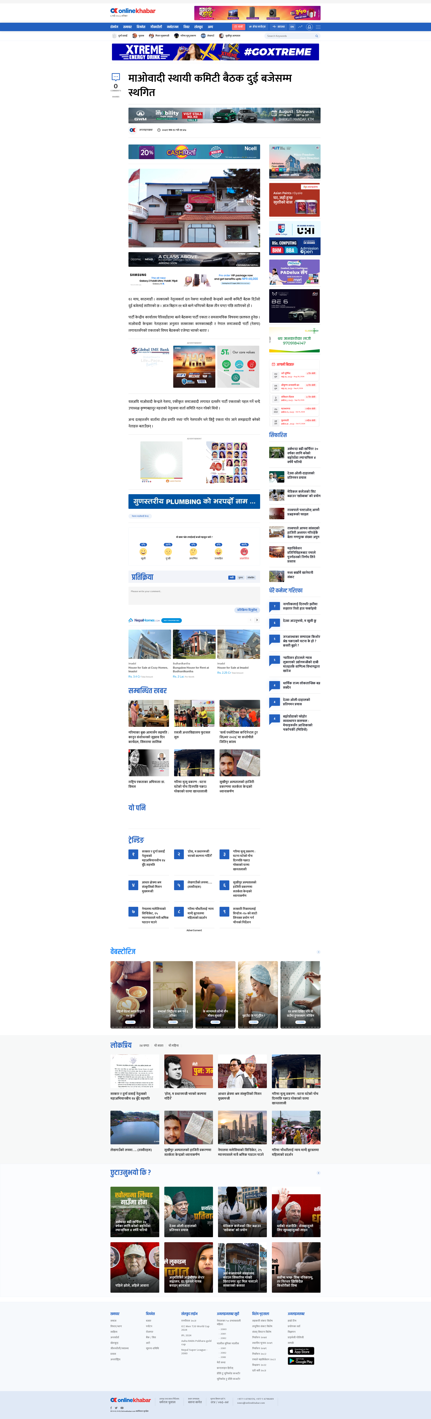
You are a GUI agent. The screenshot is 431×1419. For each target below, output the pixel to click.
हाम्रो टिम (292, 1321)
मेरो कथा (221, 1363)
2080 (223, 1329)
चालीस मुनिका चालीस (228, 1343)
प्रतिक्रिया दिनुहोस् (247, 610)
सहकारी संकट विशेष (262, 1321)
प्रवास (113, 1354)
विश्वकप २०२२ (259, 1365)
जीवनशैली (156, 27)
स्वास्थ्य (281, 27)
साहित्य (113, 1332)
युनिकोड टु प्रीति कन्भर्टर (228, 1379)
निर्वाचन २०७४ (259, 1337)
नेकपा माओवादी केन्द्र (140, 516)
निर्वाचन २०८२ (259, 1354)
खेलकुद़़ (114, 1343)
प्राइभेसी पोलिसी (296, 1337)
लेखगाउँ (210, 36)
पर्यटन (149, 1326)
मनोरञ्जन (172, 27)
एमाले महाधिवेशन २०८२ (264, 1359)
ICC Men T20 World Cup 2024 (195, 1328)
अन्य (210, 27)
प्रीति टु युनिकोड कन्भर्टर (228, 1373)
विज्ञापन (291, 1332)
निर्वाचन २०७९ (259, 1348)
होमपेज (114, 27)
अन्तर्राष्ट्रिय (115, 1359)
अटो (148, 1343)
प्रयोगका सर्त (294, 1326)
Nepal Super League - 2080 (194, 1351)
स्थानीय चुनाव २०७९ (262, 1343)
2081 (223, 1334)
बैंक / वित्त (151, 1337)
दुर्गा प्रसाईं (122, 36)
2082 (223, 1338)
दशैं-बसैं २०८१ (259, 1371)
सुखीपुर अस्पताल (232, 36)
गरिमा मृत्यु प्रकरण (188, 36)
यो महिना (174, 1045)
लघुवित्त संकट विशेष (262, 1326)
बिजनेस (141, 27)
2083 (223, 1357)
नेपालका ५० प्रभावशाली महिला (229, 1322)
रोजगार (149, 1332)
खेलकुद (198, 27)
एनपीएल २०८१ (188, 1321)
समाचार (127, 27)
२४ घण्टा (144, 1045)
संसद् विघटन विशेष (261, 1332)
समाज (113, 1321)
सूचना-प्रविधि (152, 1348)
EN (292, 27)
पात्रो (240, 27)
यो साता (158, 1045)
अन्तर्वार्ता (114, 1337)
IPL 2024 (186, 1335)
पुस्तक (141, 36)
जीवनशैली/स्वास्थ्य (119, 1348)
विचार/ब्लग (116, 1326)
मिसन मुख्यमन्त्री (162, 36)
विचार (186, 27)
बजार (148, 1321)
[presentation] (250, 620)
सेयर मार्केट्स (259, 27)
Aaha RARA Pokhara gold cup (196, 1343)
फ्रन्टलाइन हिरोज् (225, 1368)
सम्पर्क (291, 1343)
